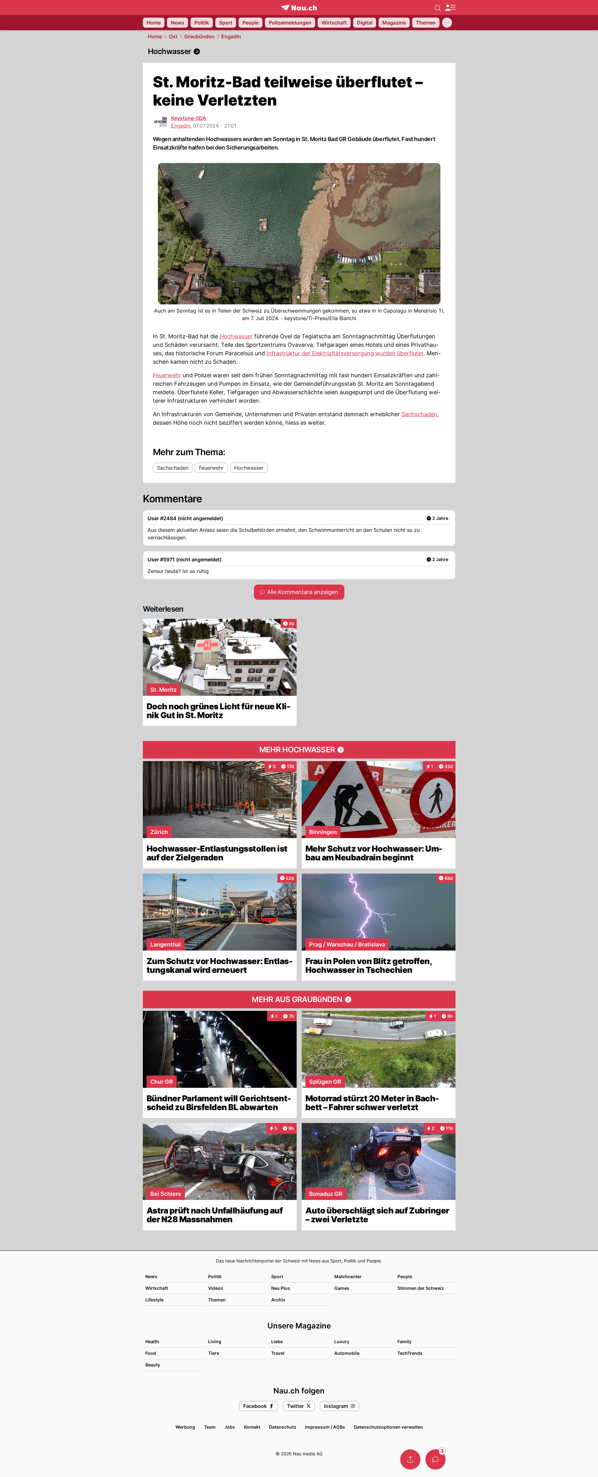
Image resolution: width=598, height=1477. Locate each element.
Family (404, 1341)
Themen (217, 1299)
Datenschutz (282, 1427)
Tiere (213, 1353)
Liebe (277, 1341)
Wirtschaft (156, 1288)
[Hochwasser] (299, 51)
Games (341, 1288)
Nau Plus (280, 1288)
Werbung (185, 1427)
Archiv (278, 1299)
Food (150, 1353)
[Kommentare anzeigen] (435, 1459)
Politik (215, 1276)
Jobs (229, 1427)
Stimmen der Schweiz (420, 1288)
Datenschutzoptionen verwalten (388, 1427)
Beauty (152, 1364)
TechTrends (410, 1353)
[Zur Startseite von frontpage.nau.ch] (299, 8)
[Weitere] (447, 23)
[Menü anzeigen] (450, 7)
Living (214, 1341)
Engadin (231, 36)
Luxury (341, 1341)
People (404, 1276)
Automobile (346, 1353)
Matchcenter (348, 1276)
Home (155, 36)
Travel (277, 1353)
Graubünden (199, 36)
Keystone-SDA (188, 118)
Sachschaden (419, 414)
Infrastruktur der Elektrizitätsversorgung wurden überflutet (345, 353)
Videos (215, 1288)
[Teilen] (410, 1459)
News (151, 1276)
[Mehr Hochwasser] (299, 750)
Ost (173, 36)
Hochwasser (236, 336)
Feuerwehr (167, 375)
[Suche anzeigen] (438, 7)
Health (152, 1341)
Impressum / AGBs (325, 1427)
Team (210, 1427)
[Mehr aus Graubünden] (299, 999)
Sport (277, 1276)
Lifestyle (154, 1299)
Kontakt (252, 1427)
